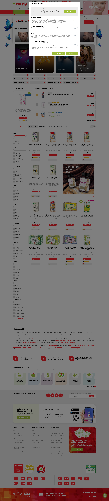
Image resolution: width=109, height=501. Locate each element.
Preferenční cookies (38, 33)
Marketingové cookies (39, 41)
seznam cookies (37, 14)
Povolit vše (70, 11)
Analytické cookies (38, 26)
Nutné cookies (37, 17)
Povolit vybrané (58, 53)
